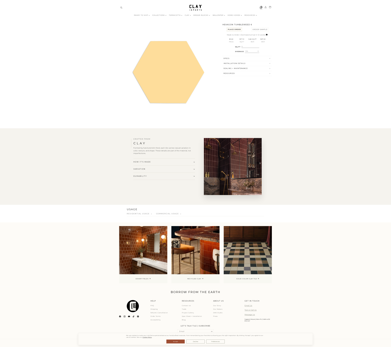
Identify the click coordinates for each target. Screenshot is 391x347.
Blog (184, 320)
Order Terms (155, 316)
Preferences (215, 341)
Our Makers (217, 309)
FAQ (152, 305)
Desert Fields (142, 279)
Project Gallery (188, 313)
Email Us (248, 305)
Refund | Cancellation (159, 313)
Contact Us (186, 305)
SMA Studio (218, 313)
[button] (121, 7)
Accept (175, 341)
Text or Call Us (251, 310)
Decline (195, 341)
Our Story (217, 305)
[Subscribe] (211, 331)
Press (215, 316)
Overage (239, 51)
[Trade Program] (261, 7)
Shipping (154, 309)
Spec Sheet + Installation (192, 316)
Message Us (250, 315)
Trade (184, 309)
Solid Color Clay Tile (246, 279)
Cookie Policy (147, 337)
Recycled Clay (194, 279)
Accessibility (155, 320)
